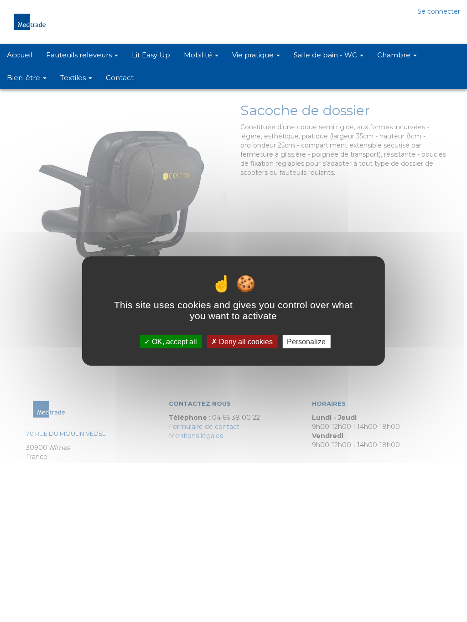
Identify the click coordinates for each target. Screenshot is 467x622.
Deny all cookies (245, 342)
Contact (120, 77)
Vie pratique (253, 55)
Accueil (19, 55)
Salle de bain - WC (326, 55)
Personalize (306, 342)
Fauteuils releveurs (80, 55)
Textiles (74, 77)
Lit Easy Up (151, 55)
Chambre (394, 55)
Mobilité (199, 55)
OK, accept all (173, 342)
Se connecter (438, 11)
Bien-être (24, 77)
